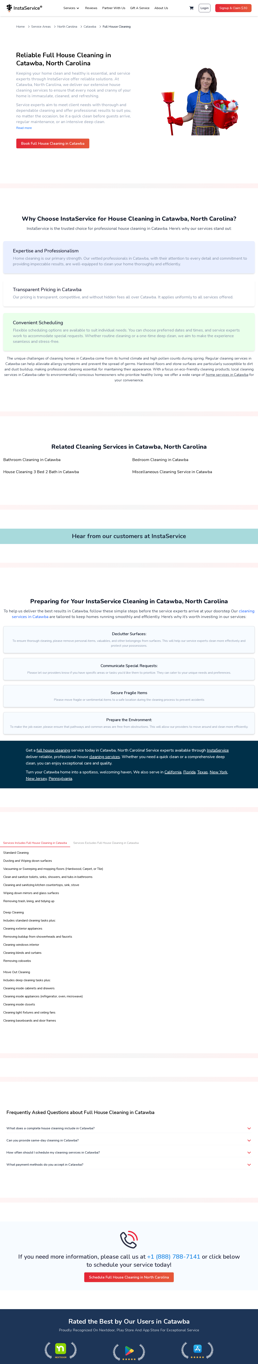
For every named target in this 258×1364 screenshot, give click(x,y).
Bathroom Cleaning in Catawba (31, 459)
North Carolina (67, 26)
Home (20, 26)
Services (69, 8)
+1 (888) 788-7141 (173, 1257)
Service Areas (41, 26)
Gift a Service (140, 8)
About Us (161, 8)
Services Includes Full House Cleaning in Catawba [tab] (35, 843)
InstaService (218, 750)
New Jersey (36, 778)
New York (218, 772)
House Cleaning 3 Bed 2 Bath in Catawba (41, 472)
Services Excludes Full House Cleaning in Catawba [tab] (106, 843)
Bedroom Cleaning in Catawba (160, 459)
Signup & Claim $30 (233, 8)
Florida (189, 772)
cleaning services (104, 756)
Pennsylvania (60, 778)
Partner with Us (113, 8)
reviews (91, 8)
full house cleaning (53, 750)
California (172, 772)
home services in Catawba (227, 374)
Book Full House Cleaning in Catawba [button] (52, 143)
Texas (202, 772)
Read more (24, 128)
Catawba (90, 26)
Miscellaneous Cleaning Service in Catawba (172, 472)
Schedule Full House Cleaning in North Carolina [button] (129, 1277)
